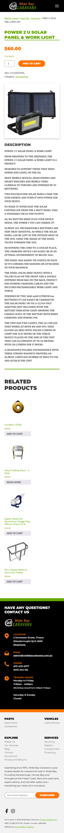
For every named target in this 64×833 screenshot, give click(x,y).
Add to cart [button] (15, 433)
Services (51, 737)
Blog (7, 748)
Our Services (11, 745)
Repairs (48, 745)
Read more (14, 482)
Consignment (52, 748)
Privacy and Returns (15, 759)
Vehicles (51, 718)
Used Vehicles (52, 722)
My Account (11, 756)
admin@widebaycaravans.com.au (32, 655)
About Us (9, 741)
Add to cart (32, 63)
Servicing (49, 741)
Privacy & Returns (48, 820)
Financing (50, 752)
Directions (19, 644)
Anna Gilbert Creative (24, 827)
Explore (11, 737)
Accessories (21, 76)
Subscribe (47, 795)
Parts (9, 718)
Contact (8, 752)
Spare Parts (10, 722)
